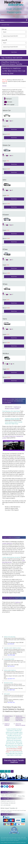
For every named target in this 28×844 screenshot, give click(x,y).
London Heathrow (7, 543)
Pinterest (12, 786)
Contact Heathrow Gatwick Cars (8, 794)
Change (4, 85)
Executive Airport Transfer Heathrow (14, 761)
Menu (2, 20)
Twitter (4, 786)
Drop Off (4, 40)
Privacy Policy (21, 796)
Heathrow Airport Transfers (12, 418)
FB (2, 786)
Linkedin (7, 786)
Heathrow (17, 602)
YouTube (10, 786)
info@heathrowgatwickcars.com (8, 801)
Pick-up (4, 29)
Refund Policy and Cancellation (8, 796)
